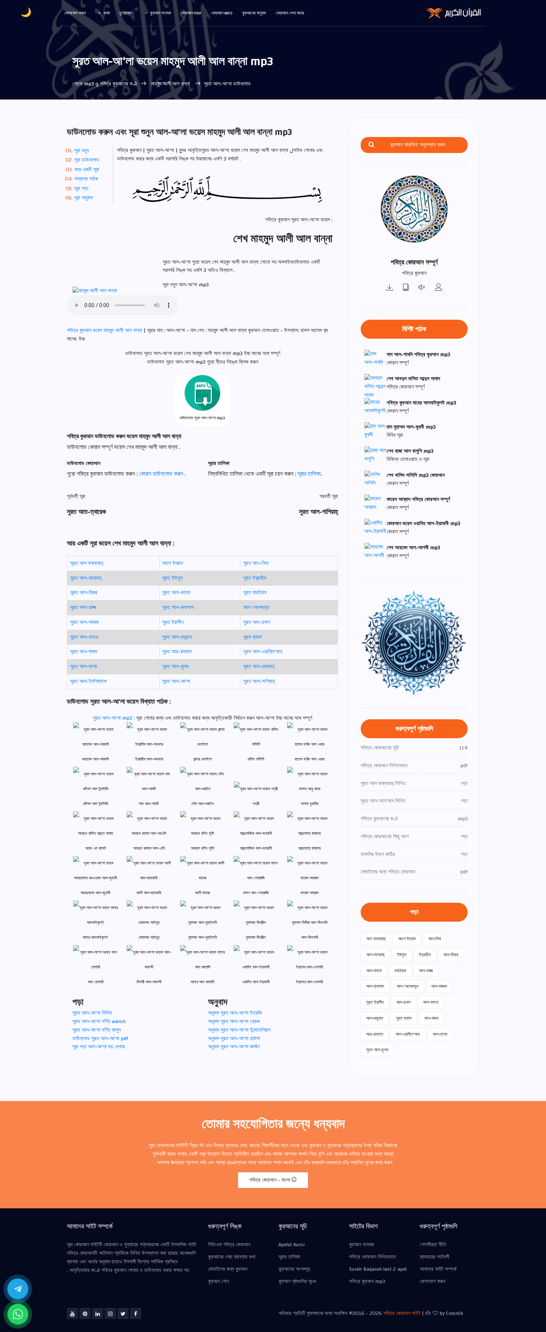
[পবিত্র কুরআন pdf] (406, 288)
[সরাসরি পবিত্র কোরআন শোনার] (422, 288)
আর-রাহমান (374, 1034)
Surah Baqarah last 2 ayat (378, 1269)
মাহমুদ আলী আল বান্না (170, 84)
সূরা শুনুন (81, 151)
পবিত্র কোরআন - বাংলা (270, 1180)
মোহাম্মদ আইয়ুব (149, 937)
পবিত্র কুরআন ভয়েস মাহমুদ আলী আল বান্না (105, 330)
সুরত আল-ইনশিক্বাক (88, 681)
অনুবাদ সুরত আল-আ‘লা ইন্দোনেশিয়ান (239, 1030)
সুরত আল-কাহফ (176, 592)
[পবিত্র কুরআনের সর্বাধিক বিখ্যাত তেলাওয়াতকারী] (438, 288)
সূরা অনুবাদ (83, 198)
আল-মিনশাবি (309, 937)
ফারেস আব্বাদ (309, 893)
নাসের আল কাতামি (202, 982)
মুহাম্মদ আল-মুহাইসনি (202, 937)
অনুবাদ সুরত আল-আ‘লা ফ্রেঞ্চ (234, 1021)
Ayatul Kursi (292, 1245)
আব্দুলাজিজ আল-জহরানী (256, 848)
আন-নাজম (431, 1018)
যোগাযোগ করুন (75, 13)
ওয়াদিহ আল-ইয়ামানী (256, 982)
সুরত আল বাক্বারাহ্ (86, 563)
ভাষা (107, 13)
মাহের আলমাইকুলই (95, 937)
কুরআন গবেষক (160, 13)
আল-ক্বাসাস (375, 986)
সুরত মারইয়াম (254, 592)
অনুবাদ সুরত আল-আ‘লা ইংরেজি (235, 1013)
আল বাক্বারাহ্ (376, 939)
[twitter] (123, 1313)
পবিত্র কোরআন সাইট (401, 1313)
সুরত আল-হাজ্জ (83, 607)
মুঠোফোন (125, 13)
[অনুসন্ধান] (371, 145)
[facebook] (135, 1313)
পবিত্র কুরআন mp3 (367, 1281)
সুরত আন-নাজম (83, 652)
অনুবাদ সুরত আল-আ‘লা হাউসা (234, 1038)
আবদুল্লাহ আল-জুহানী (95, 893)
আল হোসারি (95, 982)
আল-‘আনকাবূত (256, 607)
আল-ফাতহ (431, 1002)
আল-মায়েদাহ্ (375, 955)
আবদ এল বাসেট (95, 848)
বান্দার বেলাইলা (203, 759)
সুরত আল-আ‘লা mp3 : (114, 718)
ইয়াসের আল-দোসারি (309, 982)
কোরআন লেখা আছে (290, 13)
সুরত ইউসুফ (172, 578)
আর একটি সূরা (86, 170)
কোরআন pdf (191, 13)
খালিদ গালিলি (255, 759)
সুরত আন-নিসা (256, 563)
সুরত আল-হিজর (83, 592)
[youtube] (72, 1313)
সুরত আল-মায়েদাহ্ (85, 578)
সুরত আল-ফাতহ (84, 637)
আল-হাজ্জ (426, 971)
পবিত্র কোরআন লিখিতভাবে (372, 1257)
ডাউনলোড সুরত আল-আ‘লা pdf (100, 1038)
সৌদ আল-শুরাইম (202, 804)
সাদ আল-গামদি (149, 804)
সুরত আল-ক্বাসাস (178, 607)
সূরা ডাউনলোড (86, 160)
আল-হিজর (450, 955)
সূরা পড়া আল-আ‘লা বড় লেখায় (98, 1047)
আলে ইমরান (172, 563)
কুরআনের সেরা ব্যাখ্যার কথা (232, 1257)
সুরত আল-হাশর (83, 666)
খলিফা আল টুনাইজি (95, 804)
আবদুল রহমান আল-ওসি (149, 848)
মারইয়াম (400, 971)
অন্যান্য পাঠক (86, 179)
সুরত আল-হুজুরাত (177, 637)
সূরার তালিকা (309, 473)
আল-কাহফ (374, 971)
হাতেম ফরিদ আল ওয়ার (309, 759)
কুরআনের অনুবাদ (254, 13)
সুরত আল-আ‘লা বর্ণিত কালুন (96, 1030)
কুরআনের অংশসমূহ (294, 1269)
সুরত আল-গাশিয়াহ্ (259, 681)
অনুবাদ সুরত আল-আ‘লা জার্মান (234, 1047)
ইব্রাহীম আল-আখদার (149, 759)
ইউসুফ (401, 955)
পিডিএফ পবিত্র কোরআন (229, 1245)
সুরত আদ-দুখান (256, 622)
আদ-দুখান (403, 1002)
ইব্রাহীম (425, 955)
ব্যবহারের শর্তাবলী (434, 1257)
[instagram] (110, 1313)
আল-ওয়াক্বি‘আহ (408, 1034)
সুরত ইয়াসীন (172, 622)
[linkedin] (97, 1313)
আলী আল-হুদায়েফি (149, 893)
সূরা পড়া (81, 188)
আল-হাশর (440, 1034)
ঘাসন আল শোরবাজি (256, 893)
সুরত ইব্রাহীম (254, 578)
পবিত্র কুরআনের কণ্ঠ (118, 84)
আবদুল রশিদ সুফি (202, 848)
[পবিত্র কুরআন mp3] (389, 288)
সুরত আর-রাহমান (177, 652)
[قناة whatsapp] (17, 1314)
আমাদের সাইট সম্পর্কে (438, 1269)
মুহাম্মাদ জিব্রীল (256, 937)
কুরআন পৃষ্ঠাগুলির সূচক (297, 1281)
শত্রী (256, 804)
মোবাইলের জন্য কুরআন (227, 1269)
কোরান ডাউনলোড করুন (162, 473)
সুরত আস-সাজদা (84, 622)
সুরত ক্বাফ (252, 637)
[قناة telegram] (17, 1289)
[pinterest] (85, 1313)
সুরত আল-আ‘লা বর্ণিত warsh (99, 1021)
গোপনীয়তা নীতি (433, 1245)
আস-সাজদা (439, 986)
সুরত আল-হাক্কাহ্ (258, 666)
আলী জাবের (202, 893)
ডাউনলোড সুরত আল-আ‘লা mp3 (202, 418)
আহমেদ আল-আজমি (95, 759)
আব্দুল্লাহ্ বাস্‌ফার (309, 848)
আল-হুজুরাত (374, 1018)
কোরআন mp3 (222, 13)
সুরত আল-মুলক (175, 666)
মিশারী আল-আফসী (149, 982)
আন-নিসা (434, 939)
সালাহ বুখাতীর (309, 804)
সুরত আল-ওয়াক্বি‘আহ (262, 652)
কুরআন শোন (218, 1281)
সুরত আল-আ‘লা (176, 681)
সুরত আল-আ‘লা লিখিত (92, 1013)
